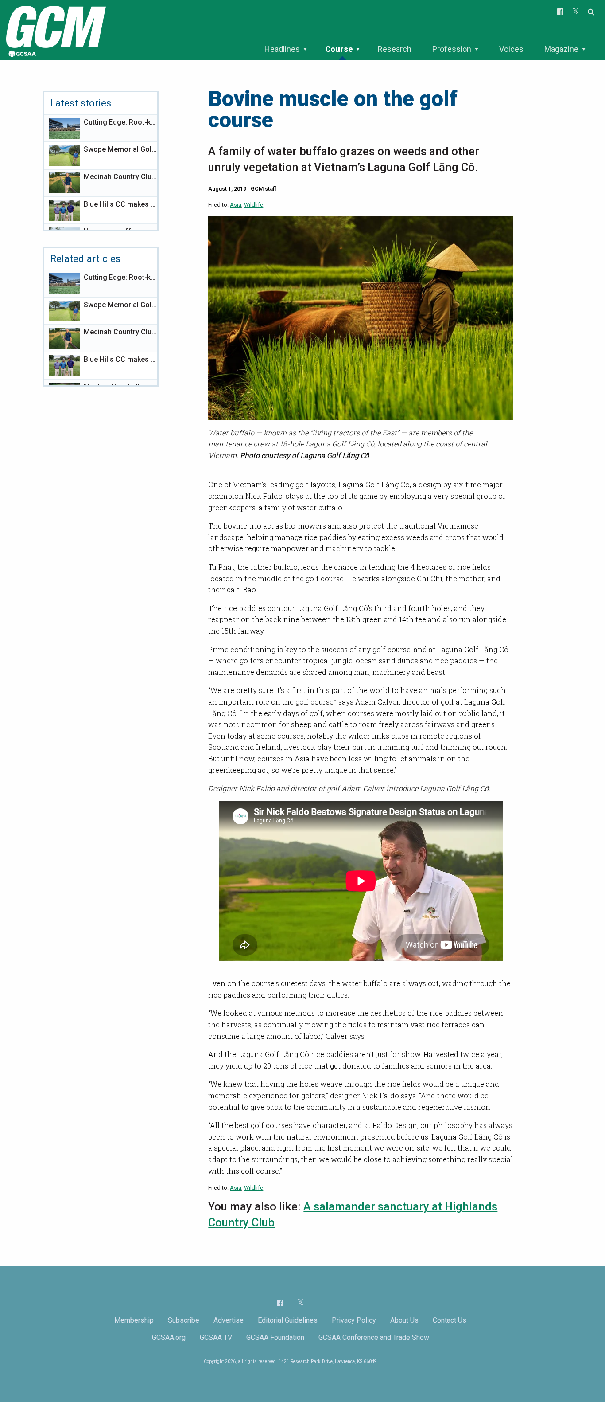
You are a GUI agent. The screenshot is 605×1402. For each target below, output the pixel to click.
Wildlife (253, 204)
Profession (451, 49)
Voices (511, 49)
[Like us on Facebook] (280, 1303)
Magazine (561, 49)
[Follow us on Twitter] (300, 1302)
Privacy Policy (354, 1320)
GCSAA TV (216, 1337)
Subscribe (183, 1320)
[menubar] (425, 49)
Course (339, 49)
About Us (404, 1320)
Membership (134, 1320)
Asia (235, 204)
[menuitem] (285, 49)
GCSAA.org (169, 1337)
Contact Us (449, 1320)
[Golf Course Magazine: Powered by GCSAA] (55, 29)
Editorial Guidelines (288, 1320)
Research (394, 49)
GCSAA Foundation (275, 1337)
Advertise (228, 1320)
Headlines (282, 49)
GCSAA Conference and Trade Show (373, 1337)
